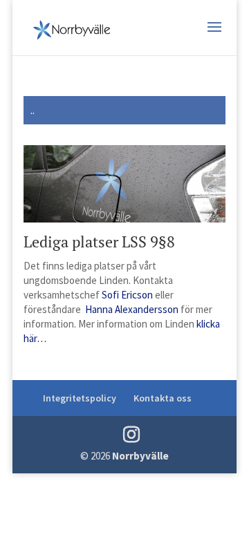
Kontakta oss (162, 398)
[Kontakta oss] (82, 309)
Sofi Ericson (127, 294)
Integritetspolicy (79, 398)
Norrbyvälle (140, 455)
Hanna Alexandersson (131, 309)
